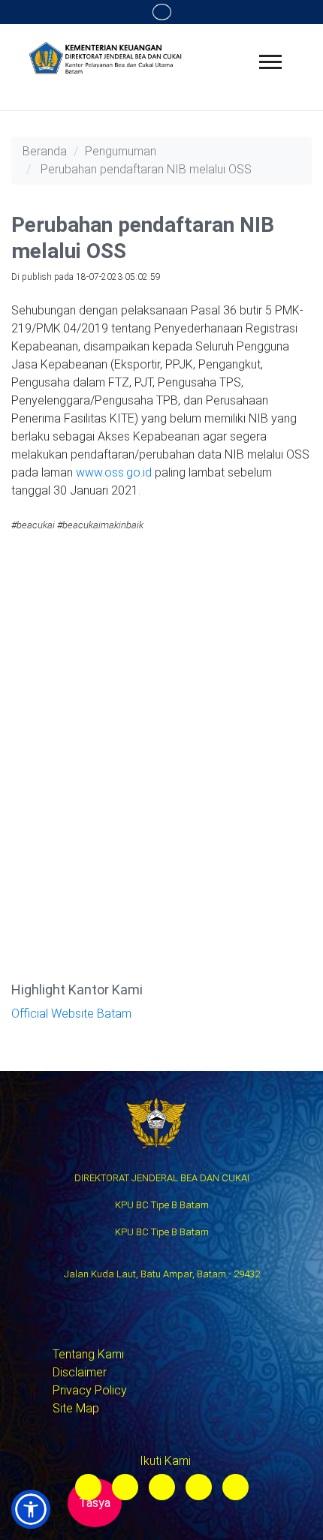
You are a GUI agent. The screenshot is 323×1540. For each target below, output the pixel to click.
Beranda (45, 151)
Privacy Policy (90, 1390)
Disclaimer (80, 1372)
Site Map (76, 1408)
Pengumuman (120, 151)
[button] (31, 1509)
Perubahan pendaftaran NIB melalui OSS (146, 169)
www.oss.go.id (114, 472)
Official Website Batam (71, 1013)
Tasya (94, 1503)
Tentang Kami (88, 1354)
